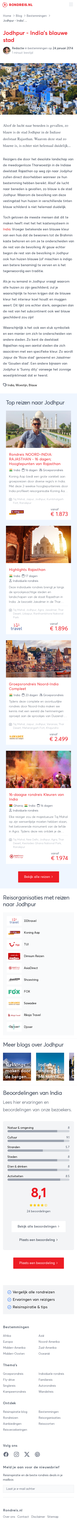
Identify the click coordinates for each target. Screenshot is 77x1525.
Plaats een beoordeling (37, 1240)
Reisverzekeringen (15, 1429)
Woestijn (21, 385)
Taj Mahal (19, 499)
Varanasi (52, 724)
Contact (23, 1516)
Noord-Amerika (49, 1341)
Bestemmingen (37, 15)
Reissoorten (46, 1423)
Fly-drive (9, 1379)
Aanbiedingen (12, 1423)
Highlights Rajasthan (27, 570)
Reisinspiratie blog (15, 1411)
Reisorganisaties (49, 1417)
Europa (8, 1341)
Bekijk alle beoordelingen (37, 1226)
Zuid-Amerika (47, 1347)
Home (7, 15)
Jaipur (30, 499)
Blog (19, 15)
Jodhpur (40, 499)
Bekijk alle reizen (37, 877)
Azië (41, 1335)
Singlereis (9, 1385)
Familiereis (45, 1379)
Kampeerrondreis (14, 1391)
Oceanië (44, 1353)
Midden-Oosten (14, 1353)
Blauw (33, 385)
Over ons (9, 1516)
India (6, 229)
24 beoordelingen (38, 1211)
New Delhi (32, 839)
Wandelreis (45, 1391)
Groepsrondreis (13, 1373)
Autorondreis (47, 1385)
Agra (41, 610)
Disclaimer (38, 1516)
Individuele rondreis (51, 1373)
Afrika (7, 1335)
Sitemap (52, 1516)
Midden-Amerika (14, 1347)
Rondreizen (10, 1417)
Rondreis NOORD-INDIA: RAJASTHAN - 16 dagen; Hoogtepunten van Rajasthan (35, 459)
